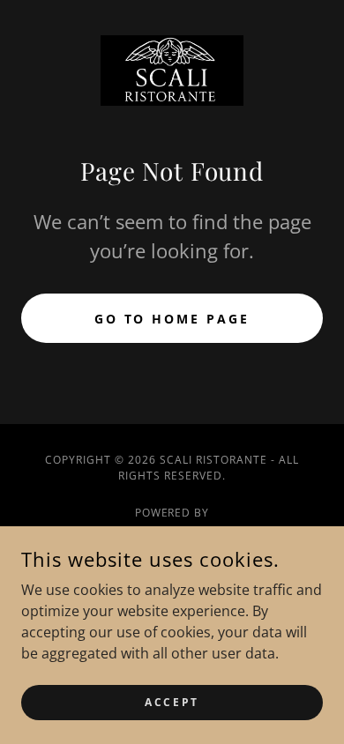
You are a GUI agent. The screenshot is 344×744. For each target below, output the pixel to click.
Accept (171, 702)
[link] (172, 70)
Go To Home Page (172, 318)
